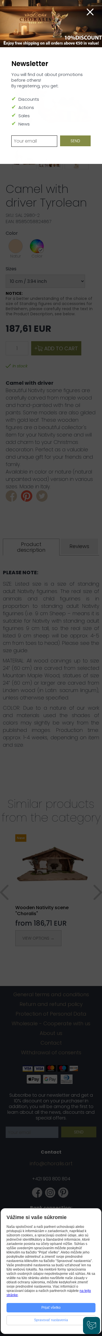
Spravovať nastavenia (51, 1320)
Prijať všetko (51, 1308)
